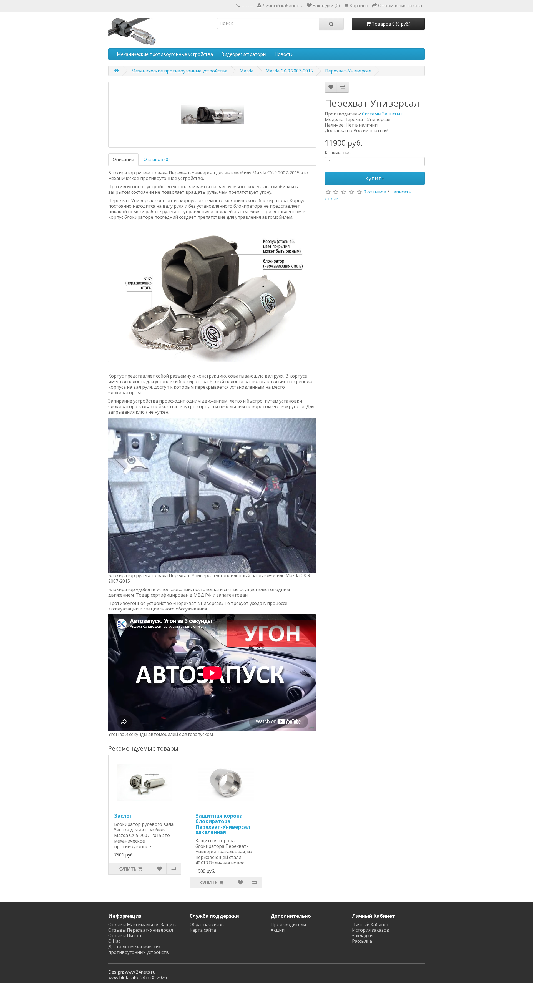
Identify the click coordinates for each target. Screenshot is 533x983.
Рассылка (362, 941)
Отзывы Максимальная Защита (142, 924)
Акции (278, 930)
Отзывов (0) (157, 159)
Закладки (362, 935)
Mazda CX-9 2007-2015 (289, 71)
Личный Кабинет (370, 924)
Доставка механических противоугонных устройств (138, 949)
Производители (288, 924)
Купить (374, 178)
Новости (284, 54)
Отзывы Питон (124, 935)
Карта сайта (203, 930)
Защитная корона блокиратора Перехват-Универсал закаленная (222, 823)
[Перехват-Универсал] (212, 115)
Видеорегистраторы (243, 54)
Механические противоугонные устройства (165, 54)
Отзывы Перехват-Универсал (140, 930)
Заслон (123, 815)
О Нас (114, 941)
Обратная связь (207, 924)
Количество (338, 152)
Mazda (246, 71)
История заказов (370, 930)
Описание (123, 159)
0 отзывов (375, 192)
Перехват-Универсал (348, 71)
